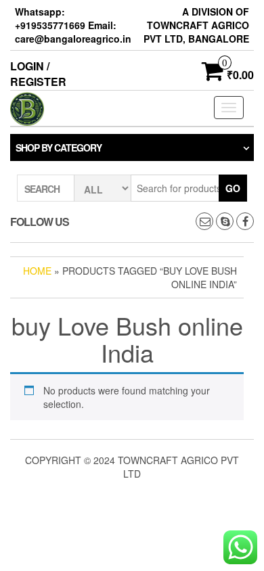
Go (232, 188)
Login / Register (38, 73)
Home (37, 270)
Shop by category (59, 147)
